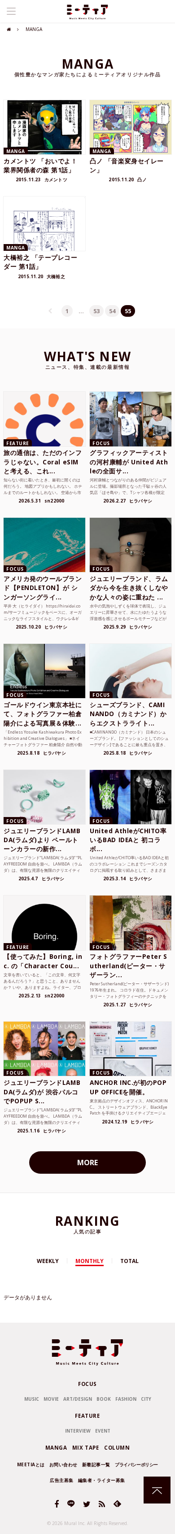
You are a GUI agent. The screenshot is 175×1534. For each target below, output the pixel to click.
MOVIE (51, 1399)
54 (112, 311)
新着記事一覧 (96, 1464)
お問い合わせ (63, 1464)
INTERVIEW (78, 1431)
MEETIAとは (31, 1464)
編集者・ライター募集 (101, 1480)
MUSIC (31, 1399)
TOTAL (129, 1261)
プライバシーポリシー (136, 1464)
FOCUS (87, 1384)
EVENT (102, 1431)
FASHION (125, 1399)
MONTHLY (89, 1261)
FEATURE (87, 1415)
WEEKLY (48, 1261)
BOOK (103, 1399)
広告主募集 (62, 1480)
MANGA (56, 1447)
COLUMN (117, 1447)
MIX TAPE (85, 1447)
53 (96, 311)
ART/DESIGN (77, 1399)
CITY (146, 1399)
